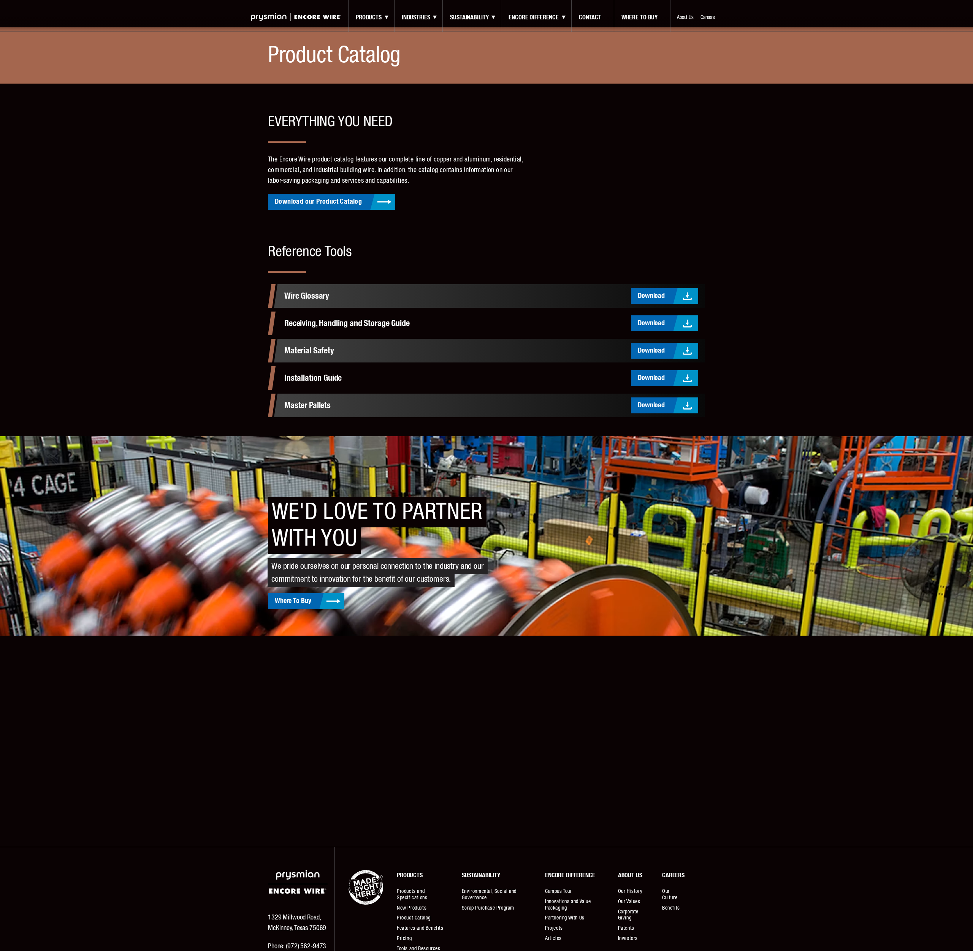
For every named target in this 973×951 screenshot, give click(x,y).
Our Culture (669, 894)
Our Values (629, 901)
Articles (553, 938)
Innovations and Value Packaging (568, 905)
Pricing (404, 938)
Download (651, 296)
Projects (554, 928)
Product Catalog (414, 918)
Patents (626, 928)
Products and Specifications (412, 894)
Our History (630, 891)
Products (369, 17)
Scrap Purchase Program (488, 908)
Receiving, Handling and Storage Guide (346, 323)
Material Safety (309, 351)
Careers (707, 17)
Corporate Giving (628, 915)
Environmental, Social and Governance (489, 894)
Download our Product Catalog (318, 201)
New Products (411, 908)
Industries (416, 17)
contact (590, 17)
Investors (628, 938)
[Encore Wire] (296, 17)
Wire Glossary (306, 296)
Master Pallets (307, 405)
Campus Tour (558, 891)
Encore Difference (534, 17)
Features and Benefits (420, 928)
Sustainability (469, 17)
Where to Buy (639, 17)
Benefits (671, 908)
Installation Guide (313, 378)
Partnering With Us (565, 918)
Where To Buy (293, 601)
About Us (685, 17)
